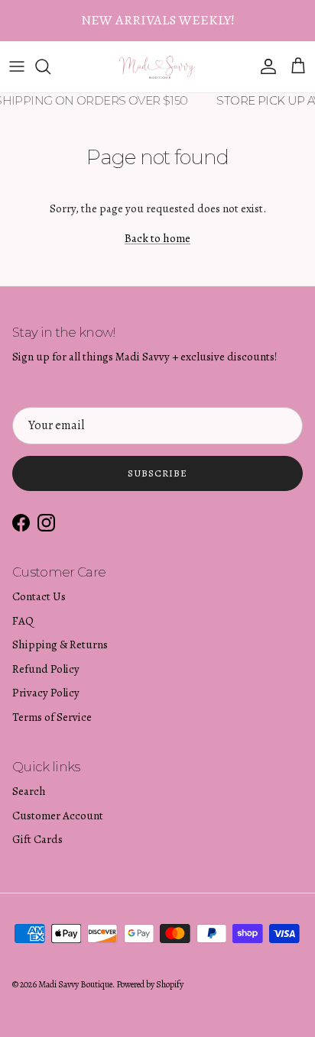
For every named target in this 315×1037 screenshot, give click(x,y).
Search (29, 791)
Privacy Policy (46, 692)
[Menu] (17, 66)
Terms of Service (52, 717)
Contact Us (39, 596)
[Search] (50, 66)
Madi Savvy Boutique (75, 984)
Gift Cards (37, 839)
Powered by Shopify (149, 984)
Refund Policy (46, 669)
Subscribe (157, 473)
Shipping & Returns (60, 644)
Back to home (157, 238)
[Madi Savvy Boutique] (158, 67)
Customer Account (57, 815)
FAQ (23, 620)
